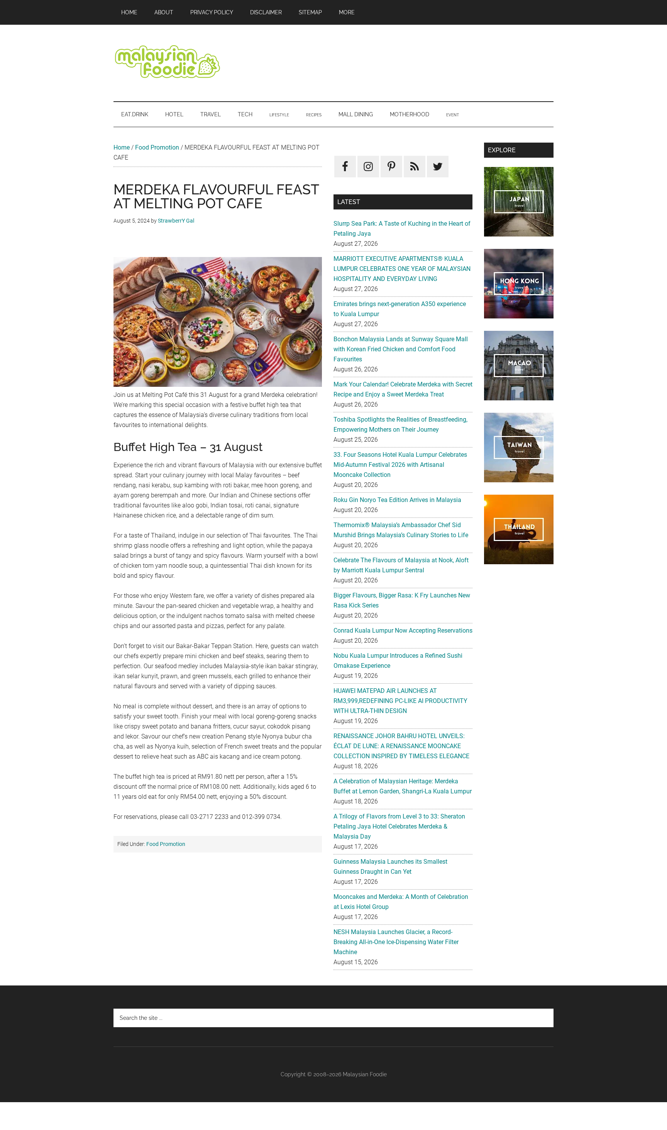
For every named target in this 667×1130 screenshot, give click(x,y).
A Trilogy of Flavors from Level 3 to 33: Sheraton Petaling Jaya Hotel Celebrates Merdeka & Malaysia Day (399, 826)
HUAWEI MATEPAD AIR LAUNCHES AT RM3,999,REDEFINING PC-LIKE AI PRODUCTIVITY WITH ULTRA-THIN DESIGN (400, 701)
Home (121, 147)
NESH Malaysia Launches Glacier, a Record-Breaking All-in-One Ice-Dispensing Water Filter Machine (396, 942)
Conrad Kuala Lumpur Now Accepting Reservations (403, 630)
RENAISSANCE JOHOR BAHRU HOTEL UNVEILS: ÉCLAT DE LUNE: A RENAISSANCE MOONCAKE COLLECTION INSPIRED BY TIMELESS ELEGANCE (401, 746)
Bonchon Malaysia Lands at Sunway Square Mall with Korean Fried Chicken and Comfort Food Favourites (401, 349)
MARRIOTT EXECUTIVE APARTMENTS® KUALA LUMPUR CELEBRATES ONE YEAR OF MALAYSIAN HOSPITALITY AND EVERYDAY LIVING (402, 268)
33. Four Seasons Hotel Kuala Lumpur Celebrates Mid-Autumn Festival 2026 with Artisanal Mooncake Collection (400, 464)
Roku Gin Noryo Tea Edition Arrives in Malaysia (397, 500)
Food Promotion (157, 147)
